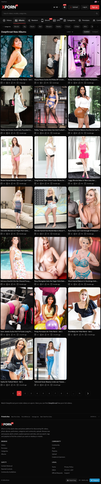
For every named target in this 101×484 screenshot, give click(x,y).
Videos (3, 445)
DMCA (54, 470)
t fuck (68, 26)
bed (40, 26)
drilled (77, 26)
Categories (8, 27)
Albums (3, 454)
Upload (54, 454)
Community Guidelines (8, 472)
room (32, 26)
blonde (16, 26)
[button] (98, 26)
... (73, 393)
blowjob (49, 26)
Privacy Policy (68, 467)
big (25, 26)
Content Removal (6, 466)
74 (79, 393)
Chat (53, 448)
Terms (54, 467)
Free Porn (4, 1)
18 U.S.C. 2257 (68, 470)
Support (67, 473)
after (85, 26)
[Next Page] (88, 393)
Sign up (94, 7)
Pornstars (4, 448)
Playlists (54, 451)
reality (58, 26)
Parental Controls (6, 469)
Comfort (86, 32)
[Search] (96, 13)
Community (55, 445)
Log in (85, 7)
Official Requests (57, 473)
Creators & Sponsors (58, 457)
